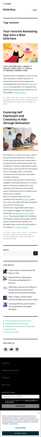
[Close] (38, 413)
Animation (6, 234)
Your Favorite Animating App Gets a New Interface (20, 34)
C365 (21, 234)
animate (28, 98)
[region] (20, 423)
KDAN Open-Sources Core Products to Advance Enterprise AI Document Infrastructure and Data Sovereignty (23, 290)
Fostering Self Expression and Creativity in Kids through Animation (16, 117)
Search (6, 250)
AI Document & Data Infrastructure (18, 321)
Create (25, 234)
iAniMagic (20, 236)
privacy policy (9, 402)
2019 (30, 232)
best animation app (18, 102)
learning (5, 239)
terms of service (30, 400)
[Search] (35, 253)
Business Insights (12, 332)
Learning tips (13, 239)
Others (22, 98)
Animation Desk (19, 100)
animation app (10, 100)
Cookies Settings (20, 428)
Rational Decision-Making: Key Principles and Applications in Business (20, 280)
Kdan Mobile (27, 236)
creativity (5, 236)
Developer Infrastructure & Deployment (20, 326)
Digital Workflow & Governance (17, 324)
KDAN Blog (9, 9)
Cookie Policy (13, 424)
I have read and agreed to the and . (21, 401)
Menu (35, 10)
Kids (33, 236)
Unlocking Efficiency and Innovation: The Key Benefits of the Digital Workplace (22, 306)
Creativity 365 (13, 236)
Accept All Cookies (20, 433)
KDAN (8, 98)
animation (26, 199)
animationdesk (29, 100)
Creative (30, 234)
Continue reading (19, 92)
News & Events (10, 329)
